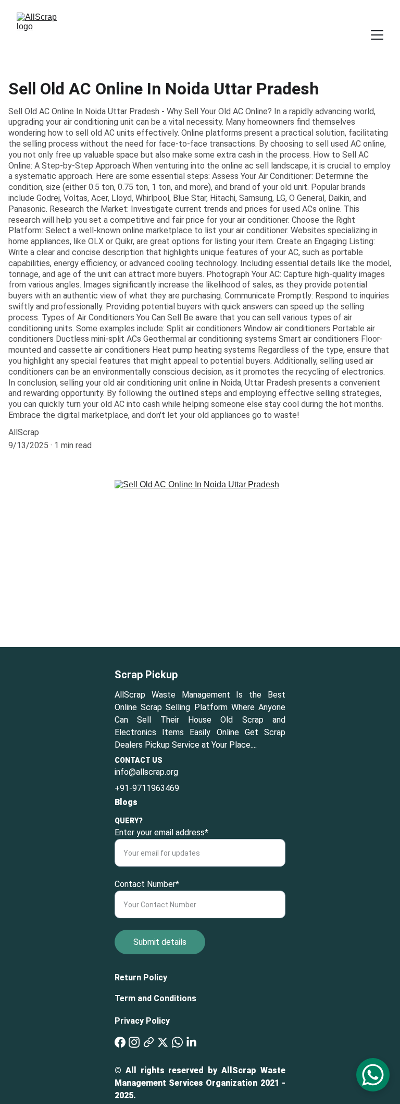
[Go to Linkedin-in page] (191, 1042)
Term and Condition (153, 998)
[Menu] (377, 35)
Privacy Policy (142, 1021)
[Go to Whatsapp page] (177, 1042)
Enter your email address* (161, 832)
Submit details (159, 942)
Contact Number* (147, 884)
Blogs (126, 802)
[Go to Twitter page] (162, 1042)
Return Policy (141, 977)
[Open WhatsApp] (373, 1074)
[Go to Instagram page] (134, 1042)
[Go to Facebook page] (120, 1042)
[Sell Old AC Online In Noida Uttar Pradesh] (200, 563)
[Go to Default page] (148, 1042)
